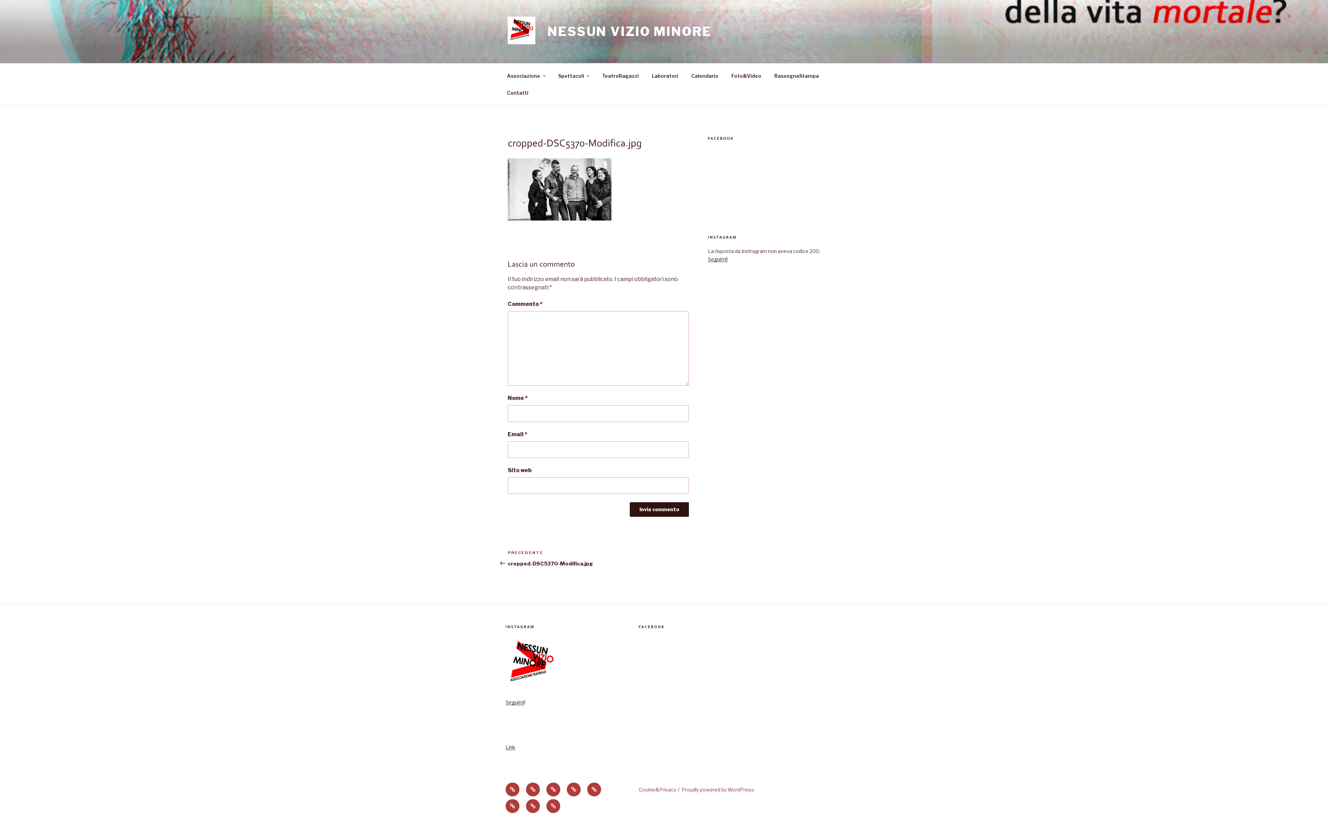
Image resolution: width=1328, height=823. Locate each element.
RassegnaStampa (796, 76)
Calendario (704, 76)
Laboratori (665, 76)
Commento (525, 304)
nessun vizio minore (629, 31)
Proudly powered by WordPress (718, 790)
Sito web (520, 470)
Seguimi (515, 702)
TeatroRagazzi (620, 76)
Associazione (523, 76)
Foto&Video (746, 76)
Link (510, 747)
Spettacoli (571, 76)
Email (517, 434)
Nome (518, 398)
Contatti (517, 93)
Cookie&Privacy (657, 790)
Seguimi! (718, 259)
